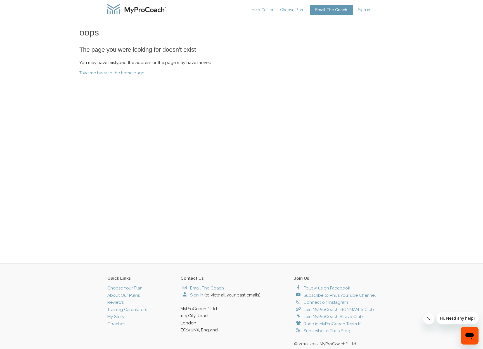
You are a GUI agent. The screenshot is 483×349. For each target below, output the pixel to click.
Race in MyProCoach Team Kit (332, 323)
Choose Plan (291, 10)
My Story (115, 316)
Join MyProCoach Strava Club (332, 316)
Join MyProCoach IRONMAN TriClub (338, 309)
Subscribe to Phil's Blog (326, 330)
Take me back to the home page (111, 72)
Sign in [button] (364, 10)
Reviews (115, 302)
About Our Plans (123, 295)
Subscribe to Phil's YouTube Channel (339, 295)
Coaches (116, 323)
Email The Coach (331, 10)
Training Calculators (127, 309)
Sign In (196, 295)
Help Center (262, 10)
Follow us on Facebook (326, 288)
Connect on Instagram (325, 302)
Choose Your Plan (125, 288)
